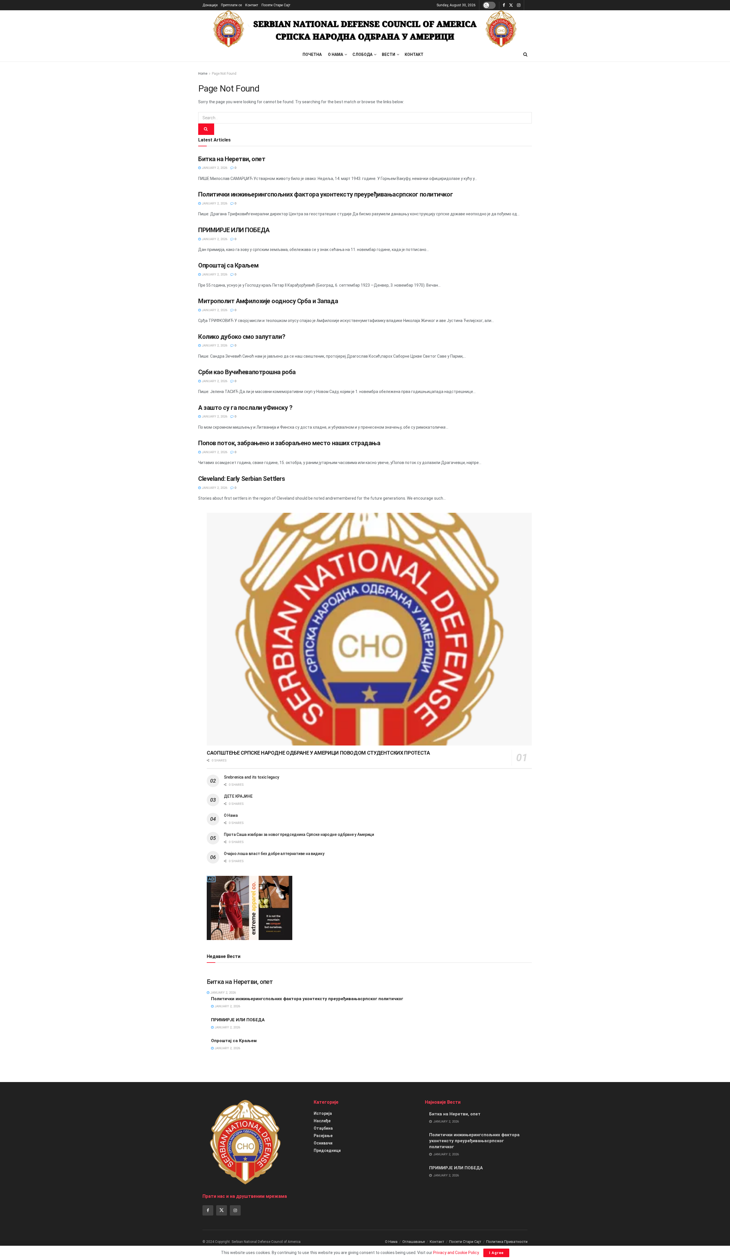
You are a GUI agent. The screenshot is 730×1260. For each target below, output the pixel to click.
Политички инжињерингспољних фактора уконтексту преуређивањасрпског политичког (325, 194)
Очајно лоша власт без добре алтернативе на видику (274, 853)
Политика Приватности (507, 1241)
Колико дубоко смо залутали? (241, 336)
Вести (388, 54)
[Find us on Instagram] (518, 5)
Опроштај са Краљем (228, 265)
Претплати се (231, 5)
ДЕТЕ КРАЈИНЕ (238, 796)
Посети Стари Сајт (275, 5)
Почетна (312, 54)
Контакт (251, 5)
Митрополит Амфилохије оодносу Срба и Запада (268, 301)
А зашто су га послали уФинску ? (245, 407)
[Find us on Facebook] (504, 5)
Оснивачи (323, 1143)
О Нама (335, 54)
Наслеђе (322, 1121)
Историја (323, 1113)
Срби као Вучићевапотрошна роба (247, 372)
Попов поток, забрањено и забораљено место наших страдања (289, 443)
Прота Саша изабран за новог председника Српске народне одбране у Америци (299, 834)
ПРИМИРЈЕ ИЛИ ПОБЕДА (234, 230)
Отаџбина (323, 1128)
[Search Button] (525, 54)
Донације (210, 5)
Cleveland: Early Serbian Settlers (241, 478)
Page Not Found (224, 74)
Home (202, 74)
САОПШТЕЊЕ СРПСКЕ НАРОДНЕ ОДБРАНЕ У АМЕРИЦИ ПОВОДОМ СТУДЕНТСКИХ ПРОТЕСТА (318, 753)
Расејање (323, 1135)
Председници (327, 1150)
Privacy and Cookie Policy (456, 1252)
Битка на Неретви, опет (231, 159)
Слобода (362, 54)
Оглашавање (413, 1241)
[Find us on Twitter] (511, 5)
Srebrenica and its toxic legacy (251, 777)
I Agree (496, 1253)
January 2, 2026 (214, 168)
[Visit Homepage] (365, 28)
